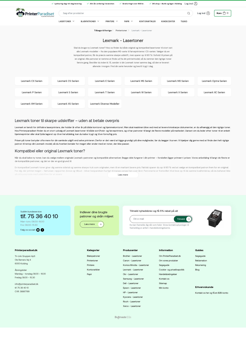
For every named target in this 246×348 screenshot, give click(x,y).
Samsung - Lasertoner (133, 278)
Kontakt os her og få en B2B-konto (211, 292)
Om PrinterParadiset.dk (170, 256)
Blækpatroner (93, 256)
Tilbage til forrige (103, 30)
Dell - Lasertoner (130, 283)
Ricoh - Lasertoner (131, 301)
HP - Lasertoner (130, 292)
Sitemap (163, 283)
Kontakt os (164, 278)
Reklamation (201, 260)
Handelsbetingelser (168, 274)
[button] (222, 13)
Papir (89, 274)
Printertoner (122, 30)
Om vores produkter (168, 260)
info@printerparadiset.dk (26, 284)
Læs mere (123, 174)
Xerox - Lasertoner (132, 306)
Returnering (200, 265)
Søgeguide (164, 265)
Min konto (164, 288)
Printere (90, 265)
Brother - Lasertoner (132, 256)
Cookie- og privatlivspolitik (171, 269)
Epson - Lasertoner (132, 288)
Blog (197, 269)
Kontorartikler (93, 269)
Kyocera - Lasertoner (133, 297)
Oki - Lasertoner (130, 274)
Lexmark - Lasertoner (133, 269)
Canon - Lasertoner (132, 260)
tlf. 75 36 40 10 (22, 287)
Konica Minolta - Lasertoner (136, 265)
